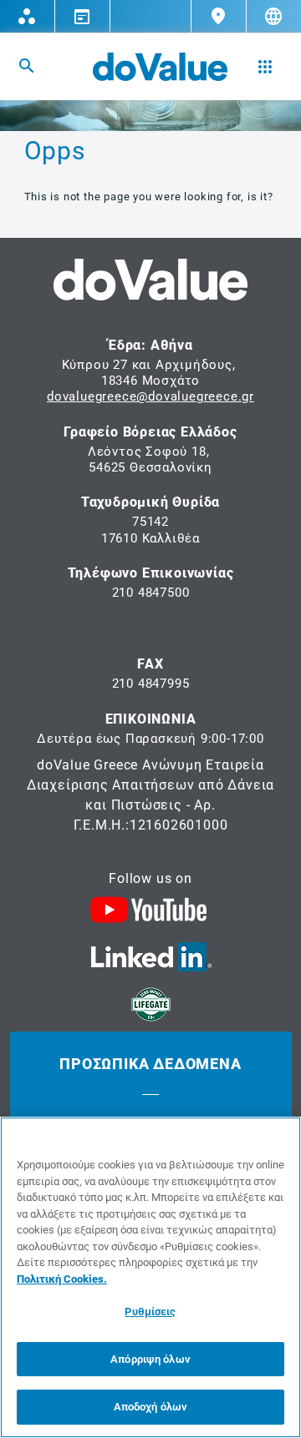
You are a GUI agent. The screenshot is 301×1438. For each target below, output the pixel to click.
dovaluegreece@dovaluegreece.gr (150, 396)
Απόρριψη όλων (150, 1359)
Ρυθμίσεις (150, 1311)
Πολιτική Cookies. (62, 1279)
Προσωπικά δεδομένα (150, 1063)
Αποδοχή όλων (151, 1406)
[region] (150, 1277)
